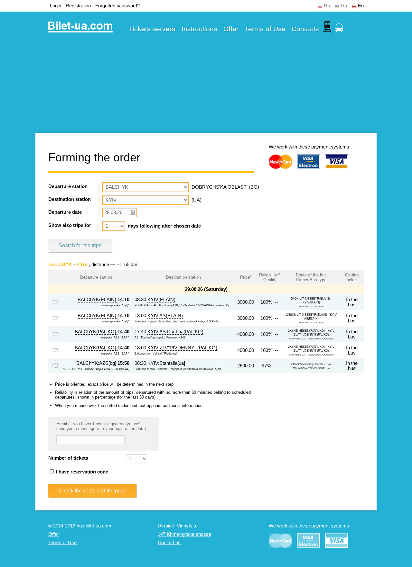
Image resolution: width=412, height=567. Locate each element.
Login (55, 5)
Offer (231, 28)
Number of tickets (68, 458)
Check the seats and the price (92, 490)
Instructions (199, 28)
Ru (327, 5)
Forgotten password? (117, 5)
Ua (344, 5)
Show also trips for (69, 225)
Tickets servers (152, 28)
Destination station (69, 199)
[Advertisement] (206, 88)
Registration (78, 5)
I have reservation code (81, 471)
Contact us (169, 542)
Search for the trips (80, 245)
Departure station (68, 186)
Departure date (65, 212)
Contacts (305, 28)
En (361, 5)
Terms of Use (265, 28)
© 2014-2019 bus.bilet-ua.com (79, 525)
